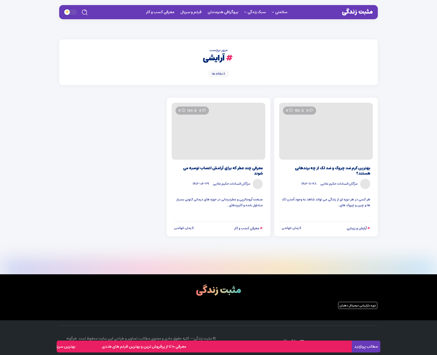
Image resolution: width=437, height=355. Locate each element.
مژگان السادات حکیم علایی (339, 183)
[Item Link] (326, 131)
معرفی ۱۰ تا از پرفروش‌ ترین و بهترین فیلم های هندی (149, 346)
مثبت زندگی (357, 12)
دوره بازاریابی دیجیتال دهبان (357, 305)
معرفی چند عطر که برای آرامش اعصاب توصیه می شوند (223, 171)
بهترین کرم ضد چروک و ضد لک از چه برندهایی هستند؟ (332, 171)
